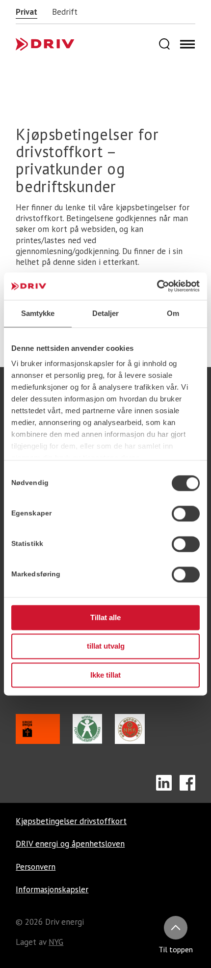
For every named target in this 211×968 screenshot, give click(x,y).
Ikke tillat (105, 675)
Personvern (35, 866)
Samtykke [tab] (38, 313)
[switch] (186, 513)
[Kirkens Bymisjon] (38, 741)
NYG (56, 942)
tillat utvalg (106, 646)
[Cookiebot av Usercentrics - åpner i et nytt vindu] (157, 286)
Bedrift (65, 11)
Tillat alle (105, 617)
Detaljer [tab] (105, 313)
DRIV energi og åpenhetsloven (70, 843)
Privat (26, 11)
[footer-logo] (59, 44)
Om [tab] (173, 313)
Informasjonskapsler (52, 889)
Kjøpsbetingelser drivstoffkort (71, 821)
